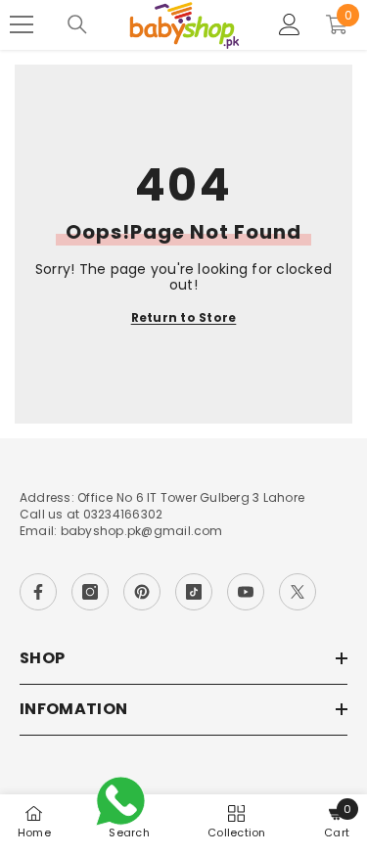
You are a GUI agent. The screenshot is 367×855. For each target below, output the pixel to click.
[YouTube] (245, 591)
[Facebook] (38, 591)
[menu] (21, 24)
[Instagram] (90, 591)
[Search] (77, 24)
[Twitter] (297, 591)
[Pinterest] (142, 591)
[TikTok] (193, 591)
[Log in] (289, 24)
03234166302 (123, 514)
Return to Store (184, 318)
